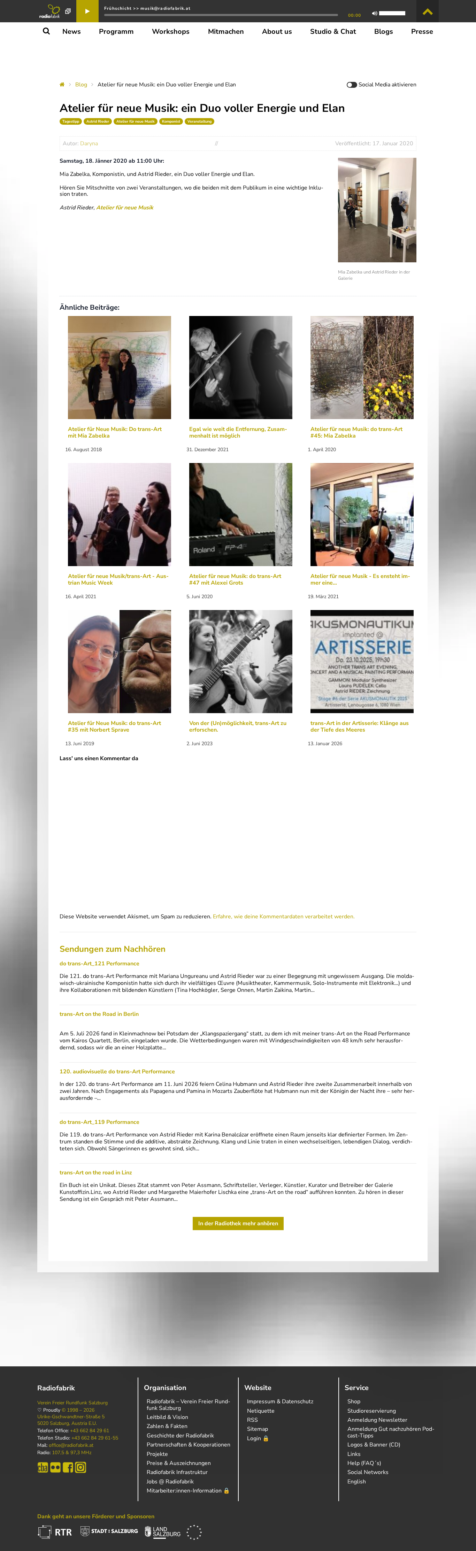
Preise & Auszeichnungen (179, 1463)
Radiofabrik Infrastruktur (177, 1472)
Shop (353, 1401)
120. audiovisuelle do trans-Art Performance (117, 1071)
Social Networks (368, 1472)
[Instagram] (80, 1467)
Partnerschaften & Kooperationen (188, 1445)
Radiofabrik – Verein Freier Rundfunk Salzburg (188, 1405)
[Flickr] (55, 1467)
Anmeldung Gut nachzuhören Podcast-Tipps (391, 1432)
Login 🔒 (258, 1438)
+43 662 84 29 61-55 (94, 1438)
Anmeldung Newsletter (377, 1420)
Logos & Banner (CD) (373, 1445)
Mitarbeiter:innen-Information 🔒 (188, 1491)
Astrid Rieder (97, 121)
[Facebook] (68, 1467)
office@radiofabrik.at (71, 1445)
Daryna (89, 143)
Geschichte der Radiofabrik (180, 1436)
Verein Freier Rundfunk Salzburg (72, 1403)
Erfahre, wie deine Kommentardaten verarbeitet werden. (284, 916)
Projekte (157, 1454)
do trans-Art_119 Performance (99, 1122)
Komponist (171, 121)
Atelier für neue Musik (135, 121)
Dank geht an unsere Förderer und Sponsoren (95, 1516)
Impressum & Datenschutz (280, 1401)
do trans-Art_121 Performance (99, 963)
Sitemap (257, 1429)
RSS (252, 1420)
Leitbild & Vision (167, 1417)
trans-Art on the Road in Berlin (99, 1014)
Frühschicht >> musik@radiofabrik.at (147, 8)
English (356, 1482)
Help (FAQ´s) (364, 1463)
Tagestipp (70, 121)
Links (354, 1454)
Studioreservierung (371, 1411)
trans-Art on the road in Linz (96, 1172)
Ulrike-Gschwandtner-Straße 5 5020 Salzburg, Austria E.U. (71, 1420)
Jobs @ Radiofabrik (170, 1482)
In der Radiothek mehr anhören (238, 1223)
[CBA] (42, 1467)
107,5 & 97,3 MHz (71, 1453)
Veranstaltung (199, 121)
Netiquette (261, 1411)
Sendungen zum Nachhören (113, 949)
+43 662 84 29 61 (89, 1431)
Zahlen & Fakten (167, 1426)
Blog (81, 84)
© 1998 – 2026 (78, 1410)
